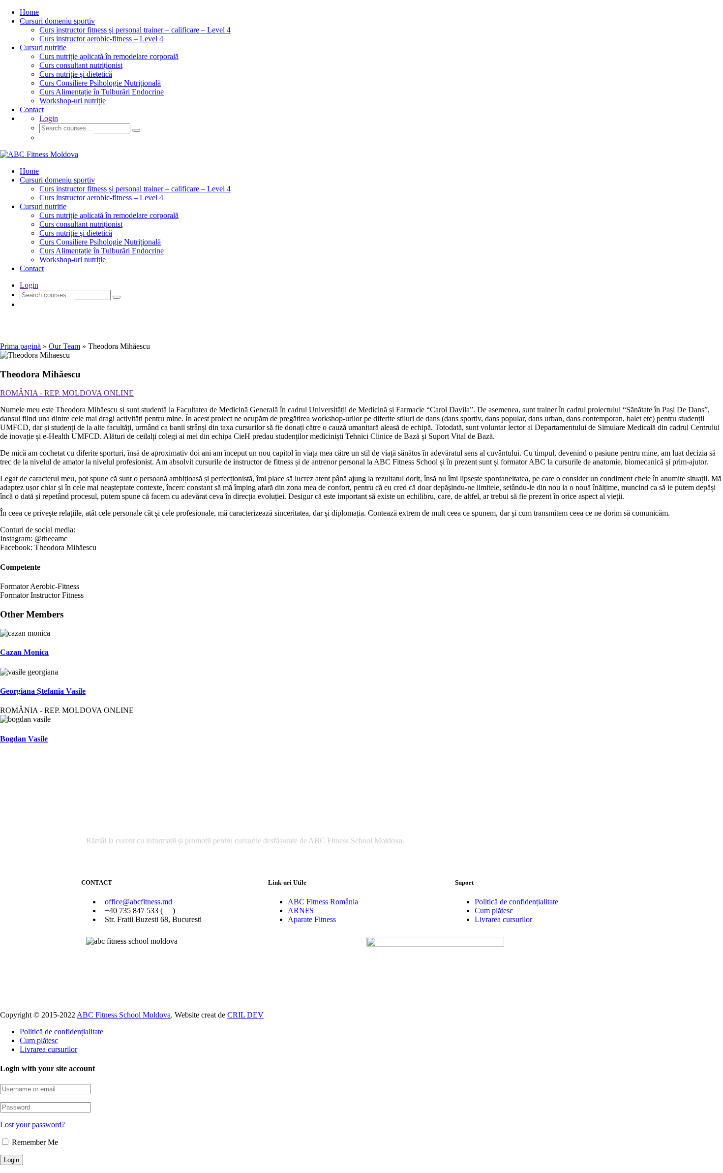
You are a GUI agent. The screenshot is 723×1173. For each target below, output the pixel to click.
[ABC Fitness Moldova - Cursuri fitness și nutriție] (39, 154)
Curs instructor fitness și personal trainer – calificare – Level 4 (135, 30)
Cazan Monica (24, 652)
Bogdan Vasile (24, 739)
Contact (32, 109)
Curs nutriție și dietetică (75, 74)
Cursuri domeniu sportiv (57, 21)
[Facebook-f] (378, 983)
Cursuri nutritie (43, 47)
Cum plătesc (494, 910)
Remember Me (34, 1142)
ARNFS (301, 910)
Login (48, 118)
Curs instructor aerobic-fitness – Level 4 (101, 38)
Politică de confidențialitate (516, 901)
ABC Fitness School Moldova (124, 1015)
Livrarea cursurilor (503, 919)
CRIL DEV (245, 1015)
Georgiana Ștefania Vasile (43, 691)
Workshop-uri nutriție (72, 100)
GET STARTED (66, 137)
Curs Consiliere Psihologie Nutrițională (100, 83)
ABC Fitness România (323, 901)
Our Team (64, 346)
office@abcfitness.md (138, 901)
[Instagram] (405, 983)
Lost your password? (32, 1124)
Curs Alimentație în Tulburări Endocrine (101, 92)
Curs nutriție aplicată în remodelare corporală (109, 56)
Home (29, 12)
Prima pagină (20, 346)
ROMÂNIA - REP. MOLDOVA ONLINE (67, 393)
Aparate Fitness (312, 919)
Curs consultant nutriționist (80, 65)
